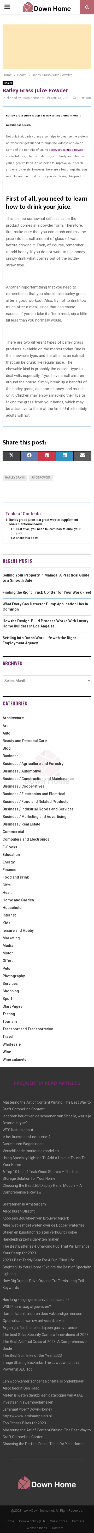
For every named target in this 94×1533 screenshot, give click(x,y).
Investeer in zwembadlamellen (28, 1402)
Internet (9, 915)
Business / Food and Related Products (35, 802)
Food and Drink (16, 877)
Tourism (10, 1021)
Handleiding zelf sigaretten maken (31, 1239)
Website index (37, 1528)
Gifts (7, 885)
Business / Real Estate (21, 824)
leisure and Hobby (18, 930)
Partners (78, 1521)
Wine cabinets (14, 1059)
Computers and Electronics (26, 839)
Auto (6, 733)
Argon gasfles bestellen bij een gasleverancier (40, 1328)
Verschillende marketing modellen (31, 1151)
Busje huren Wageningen (23, 1144)
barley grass (15, 477)
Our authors (58, 1521)
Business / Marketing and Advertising (35, 817)
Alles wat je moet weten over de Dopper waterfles (44, 1225)
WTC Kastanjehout (18, 1130)
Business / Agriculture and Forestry (33, 764)
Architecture (13, 718)
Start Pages (12, 1006)
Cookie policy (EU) (32, 1521)
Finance (9, 870)
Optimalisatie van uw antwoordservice (34, 1321)
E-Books (10, 847)
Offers (8, 961)
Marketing (11, 938)
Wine (7, 1052)
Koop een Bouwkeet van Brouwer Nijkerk (36, 1218)
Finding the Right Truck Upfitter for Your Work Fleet (47, 592)
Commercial (13, 832)
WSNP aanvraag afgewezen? (27, 1307)
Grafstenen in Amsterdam (24, 1204)
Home (9, 1521)
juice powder (41, 477)
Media (8, 946)
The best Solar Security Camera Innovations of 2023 (46, 1335)
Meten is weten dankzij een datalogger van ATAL (43, 1395)
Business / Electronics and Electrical (34, 794)
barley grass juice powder (67, 150)
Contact (57, 1528)
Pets (6, 968)
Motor (8, 953)
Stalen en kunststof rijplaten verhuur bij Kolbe (40, 1232)
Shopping (11, 991)
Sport (7, 999)
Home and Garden (18, 900)
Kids (6, 923)
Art (5, 726)
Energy (9, 862)
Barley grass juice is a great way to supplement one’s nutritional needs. (43, 522)
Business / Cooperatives (23, 786)
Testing (9, 1014)
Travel (8, 1036)
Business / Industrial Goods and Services (38, 809)
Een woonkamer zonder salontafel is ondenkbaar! (43, 1381)
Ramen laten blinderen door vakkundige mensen (42, 1314)
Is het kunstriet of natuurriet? (26, 1137)
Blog (7, 748)
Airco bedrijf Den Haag (21, 1388)
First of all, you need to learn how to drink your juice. (48, 531)
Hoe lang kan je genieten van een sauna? (36, 1300)
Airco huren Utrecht (19, 1211)
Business (11, 756)
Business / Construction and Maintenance (38, 779)
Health (8, 83)
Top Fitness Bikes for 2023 (24, 1423)
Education (11, 855)
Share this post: (27, 538)
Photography (14, 976)
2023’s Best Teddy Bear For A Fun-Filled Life (38, 1260)
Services (10, 983)
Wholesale (12, 1044)
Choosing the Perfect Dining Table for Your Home (43, 1444)
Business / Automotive (22, 771)
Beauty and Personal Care (25, 741)
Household (12, 908)
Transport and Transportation (28, 1029)
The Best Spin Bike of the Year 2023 (32, 1355)
